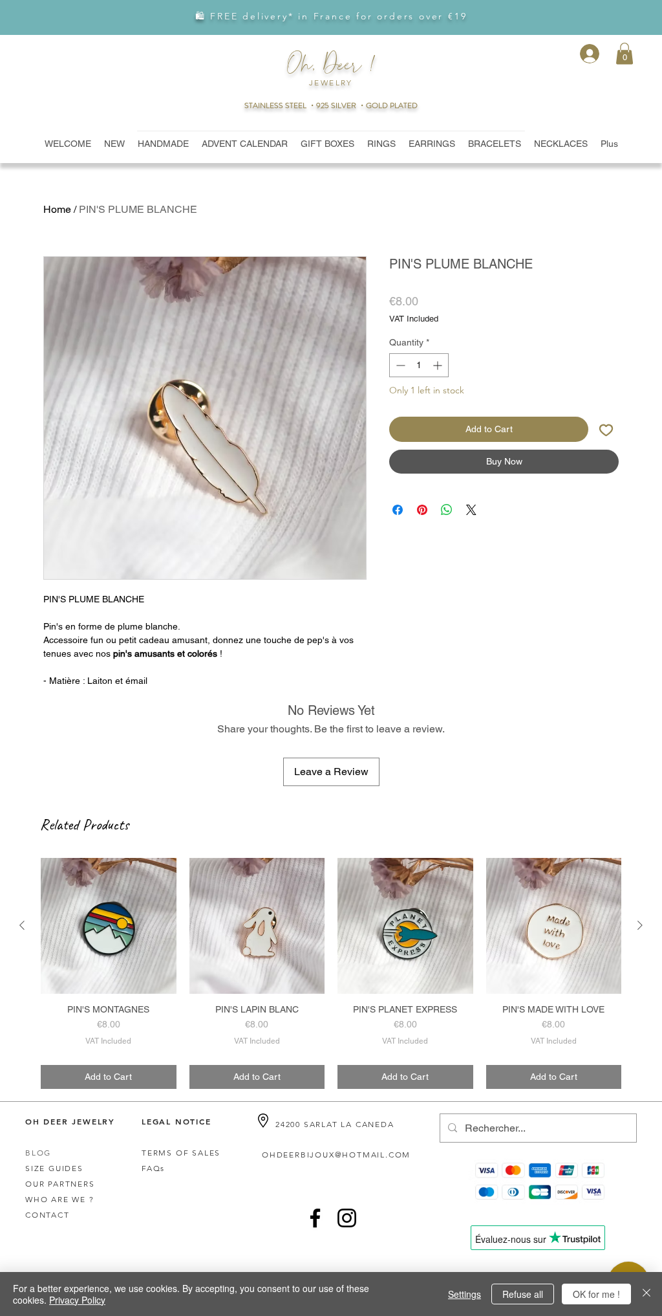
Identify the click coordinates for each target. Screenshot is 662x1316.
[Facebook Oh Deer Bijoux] (315, 1218)
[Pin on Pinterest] (422, 510)
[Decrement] (399, 365)
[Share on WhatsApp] (446, 510)
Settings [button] (464, 1294)
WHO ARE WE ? (59, 1199)
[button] (624, 53)
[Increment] (439, 365)
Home (57, 209)
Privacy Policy (77, 1299)
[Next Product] (640, 925)
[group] (331, 973)
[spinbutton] (419, 365)
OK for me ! (596, 1294)
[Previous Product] (22, 925)
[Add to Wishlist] (606, 429)
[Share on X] (471, 510)
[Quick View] (108, 926)
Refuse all (522, 1294)
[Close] (646, 1294)
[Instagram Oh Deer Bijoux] (346, 1218)
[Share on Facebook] (397, 510)
